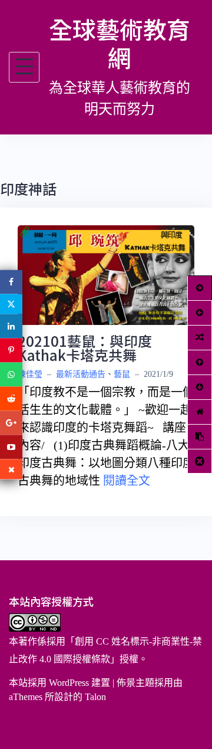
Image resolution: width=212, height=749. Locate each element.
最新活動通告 (80, 374)
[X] (11, 304)
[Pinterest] (11, 351)
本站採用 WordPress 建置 (59, 683)
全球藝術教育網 (119, 43)
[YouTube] (11, 447)
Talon (95, 697)
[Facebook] (11, 282)
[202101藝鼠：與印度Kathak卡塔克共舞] (106, 273)
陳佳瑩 (30, 374)
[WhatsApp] (11, 375)
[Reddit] (11, 399)
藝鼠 (122, 374)
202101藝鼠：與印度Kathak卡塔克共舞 (85, 347)
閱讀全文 (126, 480)
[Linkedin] (11, 326)
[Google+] (11, 423)
